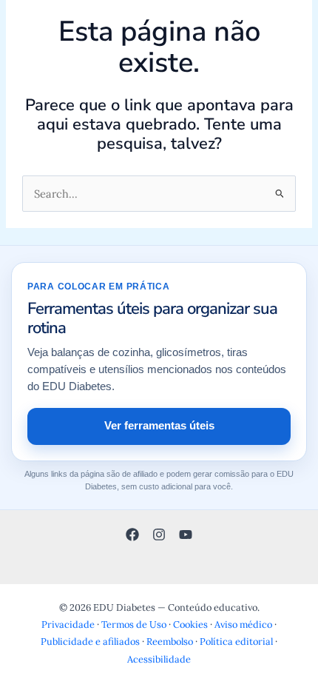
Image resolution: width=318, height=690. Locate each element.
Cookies (190, 624)
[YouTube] (185, 534)
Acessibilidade (159, 659)
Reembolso (169, 641)
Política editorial (236, 641)
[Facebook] (132, 534)
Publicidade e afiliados (90, 641)
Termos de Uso (133, 624)
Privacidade (68, 624)
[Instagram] (159, 534)
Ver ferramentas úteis (159, 426)
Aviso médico (243, 624)
